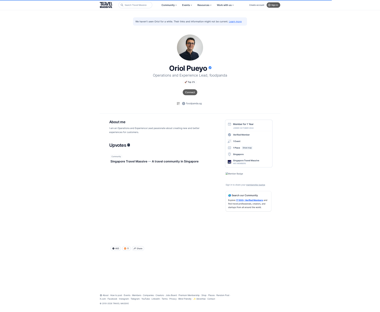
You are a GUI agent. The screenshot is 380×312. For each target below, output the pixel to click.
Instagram (124, 298)
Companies (148, 295)
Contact (211, 298)
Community (168, 5)
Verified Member (241, 134)
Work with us (224, 5)
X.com (103, 298)
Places (211, 295)
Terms (165, 298)
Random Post (222, 295)
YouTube (145, 298)
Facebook (112, 298)
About (106, 295)
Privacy (173, 298)
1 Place (242, 147)
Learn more (235, 21)
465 (117, 248)
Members (136, 295)
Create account (256, 5)
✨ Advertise (199, 298)
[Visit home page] (106, 5)
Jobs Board (171, 295)
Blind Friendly (184, 298)
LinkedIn (156, 298)
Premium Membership (189, 295)
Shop (203, 295)
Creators (160, 295)
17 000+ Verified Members (249, 200)
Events (186, 5)
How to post (116, 295)
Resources (203, 5)
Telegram (135, 298)
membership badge (255, 184)
